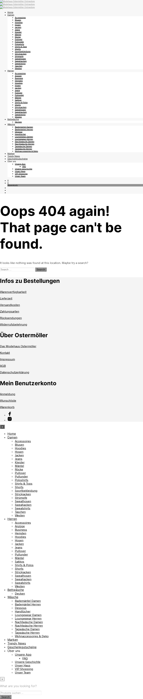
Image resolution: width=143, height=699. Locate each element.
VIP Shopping (21, 173)
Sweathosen (20, 58)
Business (19, 78)
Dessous (18, 131)
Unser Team (20, 176)
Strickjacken (20, 53)
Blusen (18, 20)
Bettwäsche (13, 119)
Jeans (17, 29)
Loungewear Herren (24, 139)
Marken (11, 153)
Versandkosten (10, 305)
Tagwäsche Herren (23, 148)
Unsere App (20, 164)
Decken (18, 122)
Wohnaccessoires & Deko (26, 151)
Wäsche (11, 124)
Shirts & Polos (21, 102)
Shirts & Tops (21, 46)
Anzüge (18, 75)
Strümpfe (19, 56)
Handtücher (20, 134)
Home (10, 12)
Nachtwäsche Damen (24, 141)
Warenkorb (7, 407)
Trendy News (13, 156)
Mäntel (18, 34)
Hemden (19, 80)
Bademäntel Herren (24, 129)
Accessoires (20, 17)
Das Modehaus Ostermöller (18, 346)
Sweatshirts (20, 63)
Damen (10, 15)
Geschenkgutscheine (17, 158)
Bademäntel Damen (24, 127)
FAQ (24, 166)
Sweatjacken (21, 61)
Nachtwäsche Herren (24, 144)
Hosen (18, 24)
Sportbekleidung (23, 51)
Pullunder (19, 41)
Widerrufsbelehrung (13, 324)
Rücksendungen (11, 318)
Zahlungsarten (9, 311)
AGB (3, 365)
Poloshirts (19, 44)
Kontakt (5, 352)
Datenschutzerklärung (14, 372)
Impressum (7, 359)
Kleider (18, 32)
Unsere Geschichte (23, 168)
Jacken (18, 27)
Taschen (18, 66)
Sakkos (18, 100)
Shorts (18, 49)
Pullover (18, 39)
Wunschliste (8, 400)
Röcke (18, 37)
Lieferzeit (6, 298)
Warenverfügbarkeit (13, 291)
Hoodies (19, 22)
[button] (8, 180)
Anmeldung (7, 394)
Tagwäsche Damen (23, 146)
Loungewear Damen (24, 136)
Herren (10, 70)
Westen (18, 68)
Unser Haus (20, 171)
